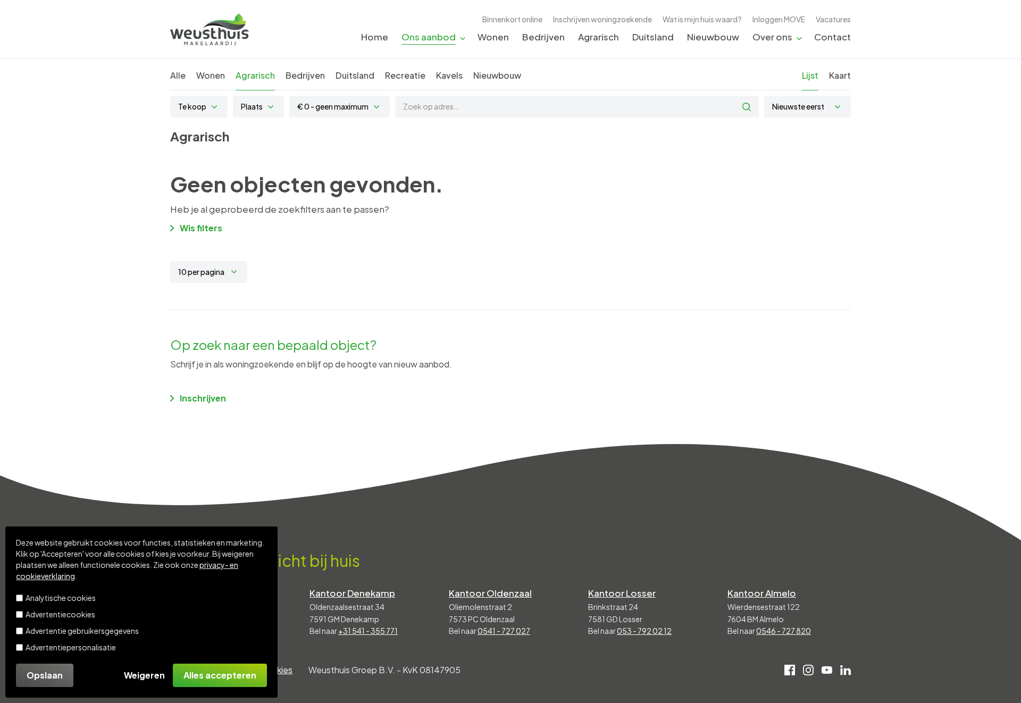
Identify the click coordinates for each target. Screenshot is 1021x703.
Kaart (840, 75)
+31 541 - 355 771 (368, 630)
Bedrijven (543, 37)
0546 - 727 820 (783, 630)
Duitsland (653, 37)
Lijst (810, 75)
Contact (832, 37)
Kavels (449, 75)
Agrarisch (598, 37)
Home (374, 37)
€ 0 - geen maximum (333, 106)
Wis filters (201, 227)
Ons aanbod (428, 37)
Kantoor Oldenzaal (490, 593)
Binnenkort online (512, 19)
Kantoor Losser (622, 593)
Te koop (192, 106)
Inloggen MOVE (778, 19)
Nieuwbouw (713, 37)
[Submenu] (462, 37)
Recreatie (405, 75)
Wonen (493, 37)
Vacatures (833, 19)
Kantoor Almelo (761, 593)
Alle (178, 75)
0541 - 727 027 (504, 630)
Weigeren (144, 675)
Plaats (252, 106)
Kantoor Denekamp (352, 593)
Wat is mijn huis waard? (702, 19)
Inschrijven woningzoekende (602, 19)
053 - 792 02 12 (644, 630)
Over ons (772, 37)
